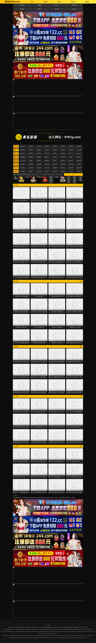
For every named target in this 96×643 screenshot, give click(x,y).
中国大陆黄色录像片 (38, 497)
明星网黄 (23, 157)
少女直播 (80, 180)
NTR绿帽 (62, 157)
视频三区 (16, 157)
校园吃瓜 (79, 157)
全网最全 (23, 171)
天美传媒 (63, 150)
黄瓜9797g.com (12, 1)
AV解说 (31, 160)
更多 (81, 281)
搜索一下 (73, 174)
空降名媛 (74, 5)
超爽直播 (50, 180)
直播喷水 (47, 146)
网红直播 (16, 146)
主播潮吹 (71, 146)
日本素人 (54, 160)
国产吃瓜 (63, 153)
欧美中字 (71, 160)
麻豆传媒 (23, 150)
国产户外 (71, 153)
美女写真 (71, 164)
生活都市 (23, 167)
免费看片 (31, 171)
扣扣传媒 (71, 150)
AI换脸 (70, 157)
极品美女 (23, 164)
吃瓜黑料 (31, 157)
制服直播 (15, 178)
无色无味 (56, 9)
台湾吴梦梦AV (62, 497)
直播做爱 (31, 146)
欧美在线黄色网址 (25, 497)
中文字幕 (23, 160)
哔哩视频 (16, 171)
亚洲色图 (39, 164)
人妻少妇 (31, 167)
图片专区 (16, 164)
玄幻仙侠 (39, 167)
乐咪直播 (68, 180)
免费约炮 (22, 5)
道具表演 (63, 146)
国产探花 (39, 153)
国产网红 (54, 153)
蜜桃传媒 (39, 150)
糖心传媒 (47, 150)
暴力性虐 (79, 167)
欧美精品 (31, 164)
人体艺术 (79, 164)
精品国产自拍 (50, 497)
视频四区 (16, 160)
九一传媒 (79, 150)
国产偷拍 (31, 153)
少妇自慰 (39, 146)
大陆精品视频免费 (17, 497)
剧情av (45, 497)
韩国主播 (79, 160)
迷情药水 (39, 9)
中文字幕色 (72, 497)
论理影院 (68, 497)
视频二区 (16, 153)
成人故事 (71, 167)
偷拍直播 (54, 146)
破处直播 (79, 146)
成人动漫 (54, 164)
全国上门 (56, 5)
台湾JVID (78, 153)
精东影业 (31, 150)
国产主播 (47, 153)
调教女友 (23, 146)
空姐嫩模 (39, 5)
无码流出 (39, 160)
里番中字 (47, 157)
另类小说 (47, 167)
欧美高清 (63, 160)
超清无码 (63, 171)
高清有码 (47, 160)
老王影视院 (31, 497)
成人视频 (39, 171)
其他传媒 (54, 150)
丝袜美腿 (63, 164)
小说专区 (16, 167)
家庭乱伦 (63, 167)
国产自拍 (23, 153)
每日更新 (54, 171)
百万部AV (46, 171)
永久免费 (71, 171)
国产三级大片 (56, 497)
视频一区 (16, 150)
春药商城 (22, 9)
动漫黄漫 (39, 157)
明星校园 (54, 167)
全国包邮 (74, 9)
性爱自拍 (47, 164)
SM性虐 (55, 157)
